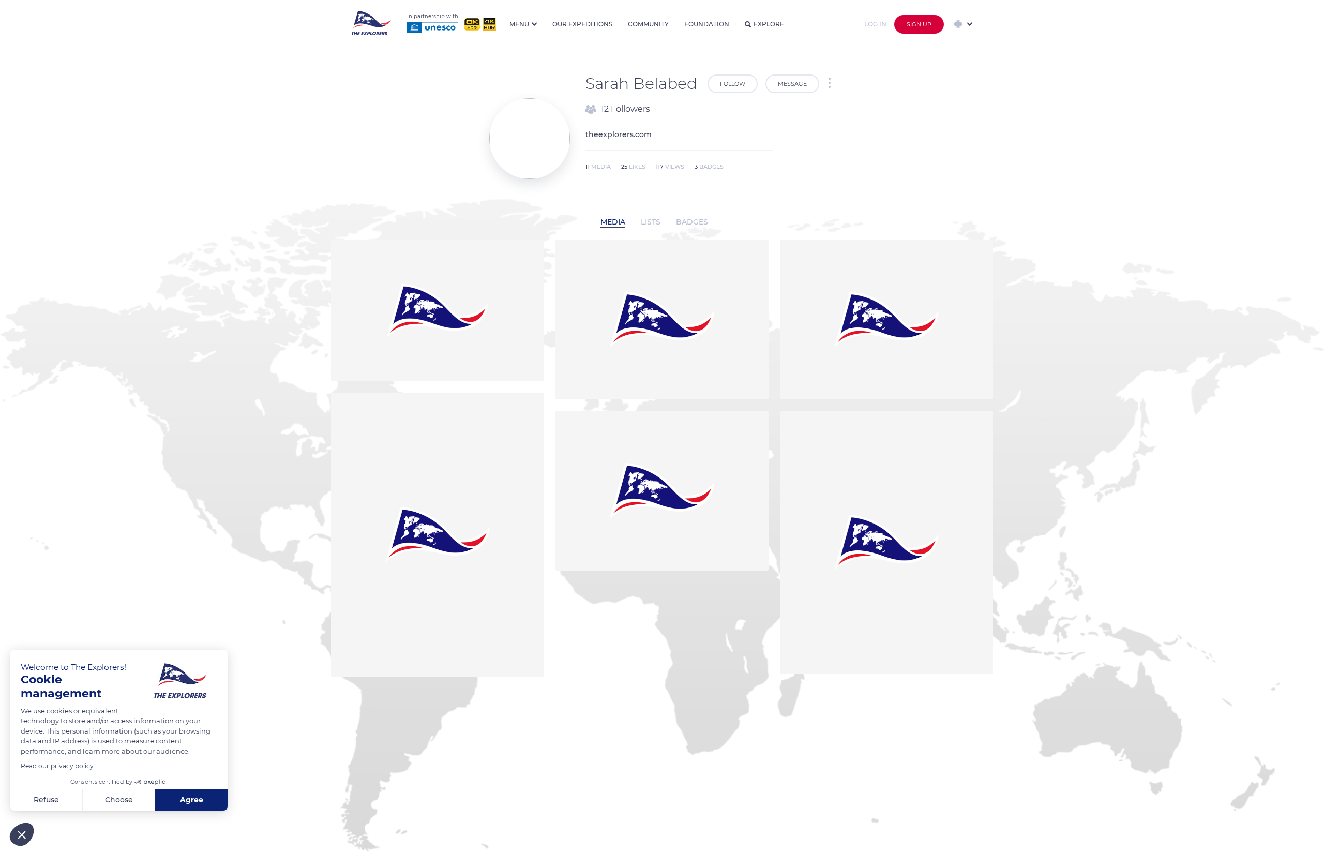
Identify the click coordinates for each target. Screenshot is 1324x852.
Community (648, 24)
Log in (875, 24)
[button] (21, 834)
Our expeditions (582, 24)
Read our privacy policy (57, 766)
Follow (732, 83)
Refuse (46, 799)
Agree (191, 799)
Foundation (706, 24)
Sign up (919, 24)
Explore (769, 24)
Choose (119, 799)
